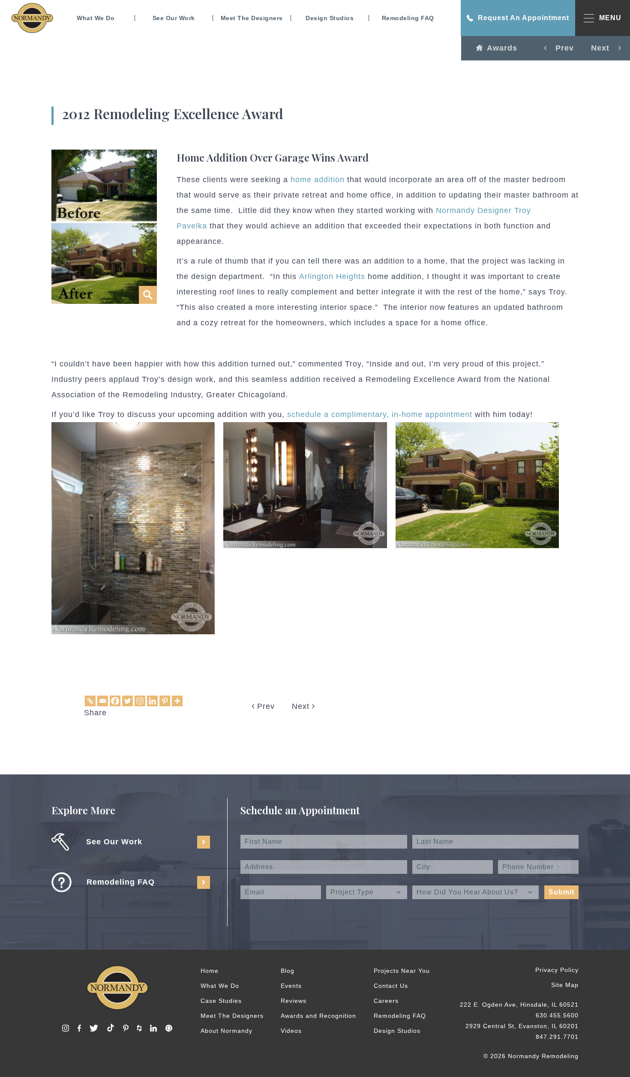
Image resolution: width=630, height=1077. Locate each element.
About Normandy (226, 1030)
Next (302, 706)
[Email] (102, 701)
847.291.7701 (557, 1036)
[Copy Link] (90, 701)
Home (210, 970)
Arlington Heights (333, 276)
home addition (318, 179)
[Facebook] (115, 701)
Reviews (293, 1000)
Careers (386, 1000)
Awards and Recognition (318, 1015)
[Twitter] (127, 701)
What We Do (95, 18)
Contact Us (391, 985)
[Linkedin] (152, 701)
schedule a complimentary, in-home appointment (379, 414)
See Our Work (174, 18)
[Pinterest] (164, 701)
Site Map (565, 984)
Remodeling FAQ (408, 18)
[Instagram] (140, 701)
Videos (291, 1030)
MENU (610, 17)
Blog (287, 970)
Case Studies (221, 1000)
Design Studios (330, 18)
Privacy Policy (557, 969)
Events (291, 985)
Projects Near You (402, 970)
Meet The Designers (252, 18)
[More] (177, 701)
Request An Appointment (523, 17)
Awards (502, 48)
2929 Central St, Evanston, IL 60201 (522, 1026)
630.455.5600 (557, 1015)
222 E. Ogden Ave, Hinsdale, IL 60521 (519, 1004)
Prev (265, 706)
